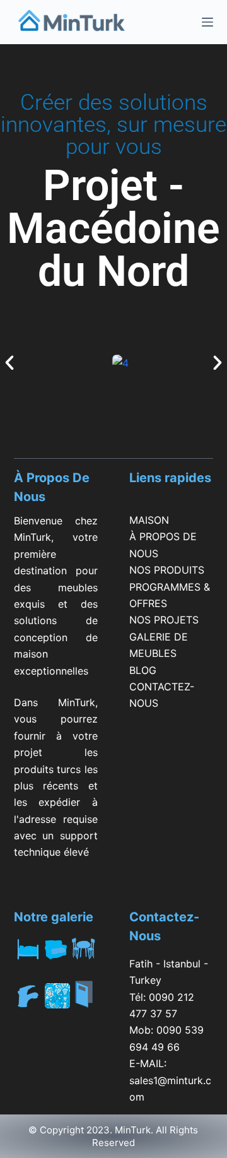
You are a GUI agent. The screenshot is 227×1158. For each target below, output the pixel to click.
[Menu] (207, 22)
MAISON (149, 520)
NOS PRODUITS (166, 570)
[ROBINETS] (28, 998)
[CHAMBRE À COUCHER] (28, 949)
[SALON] (55, 949)
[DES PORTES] (84, 1005)
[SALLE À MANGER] (84, 949)
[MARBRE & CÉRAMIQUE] (55, 998)
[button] (9, 362)
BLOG (142, 670)
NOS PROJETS (164, 619)
